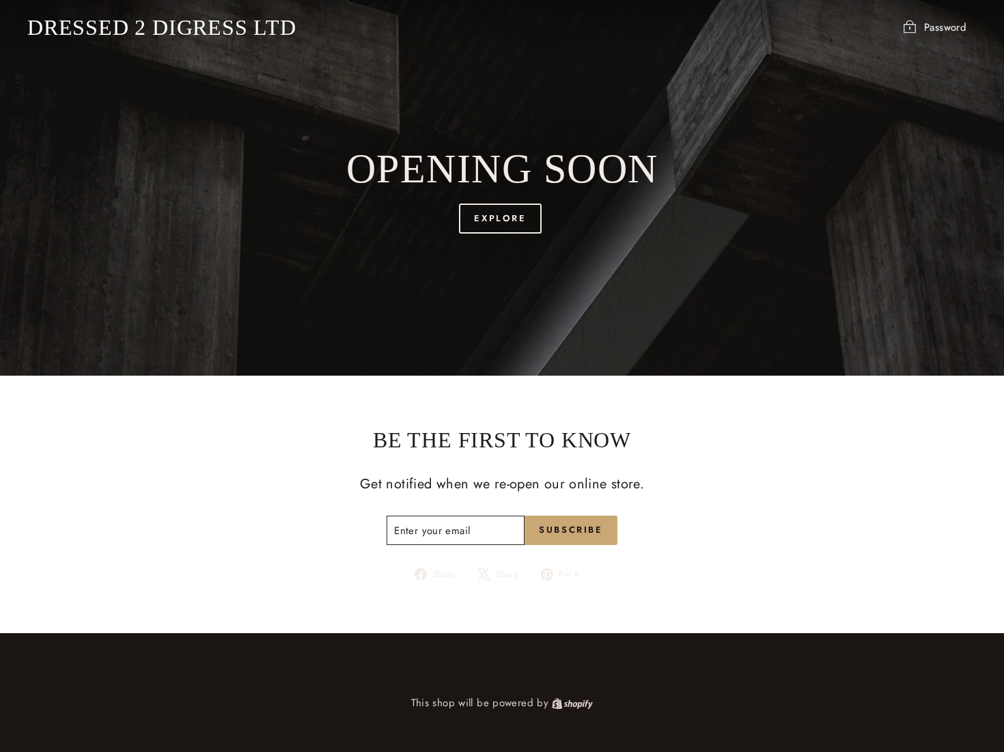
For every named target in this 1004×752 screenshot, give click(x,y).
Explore (500, 218)
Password (945, 27)
